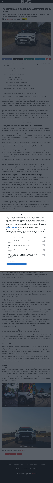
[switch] (43, 241)
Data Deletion (19, 268)
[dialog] (26, 241)
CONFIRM (16, 264)
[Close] (50, 214)
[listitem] (26, 237)
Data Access (26, 268)
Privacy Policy (34, 268)
